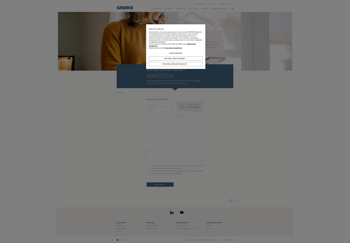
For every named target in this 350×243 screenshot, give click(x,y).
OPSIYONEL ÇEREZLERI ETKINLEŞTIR (175, 64)
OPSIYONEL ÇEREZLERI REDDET (174, 58)
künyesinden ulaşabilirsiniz (173, 48)
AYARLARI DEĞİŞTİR (175, 53)
